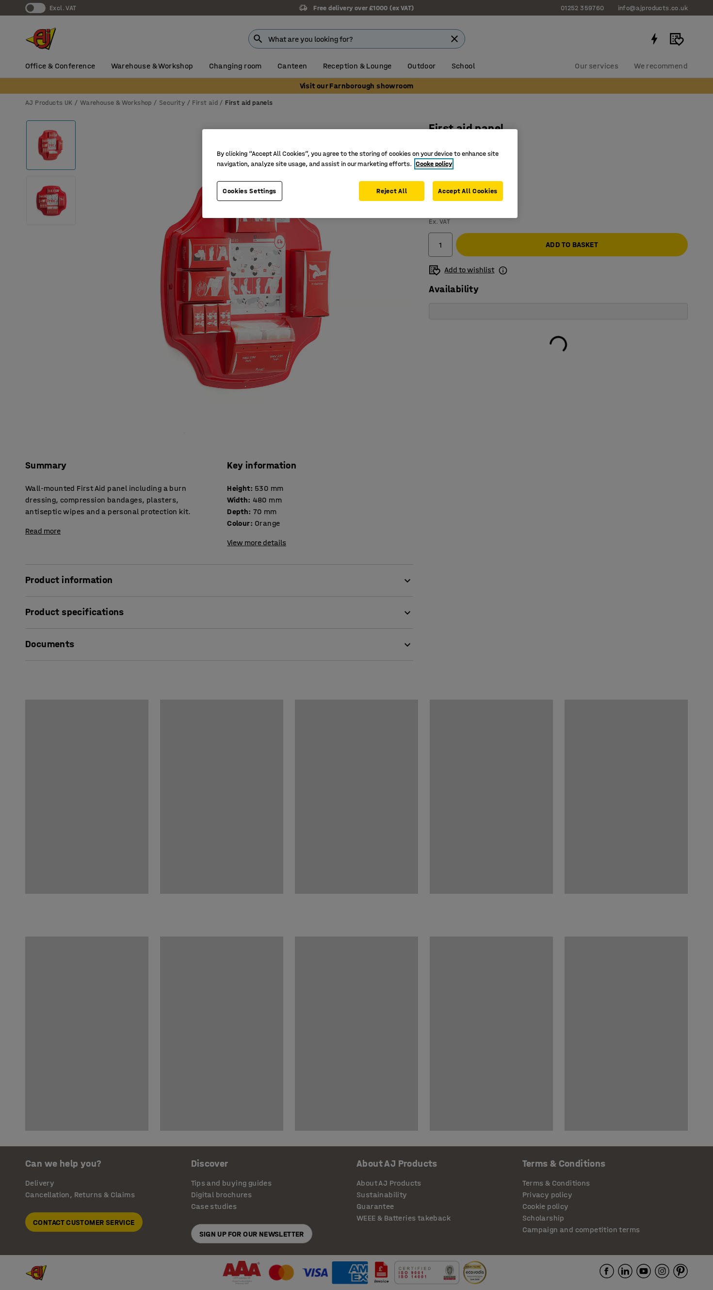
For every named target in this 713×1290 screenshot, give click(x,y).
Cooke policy (434, 164)
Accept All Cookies (468, 191)
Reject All (391, 191)
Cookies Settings (249, 191)
